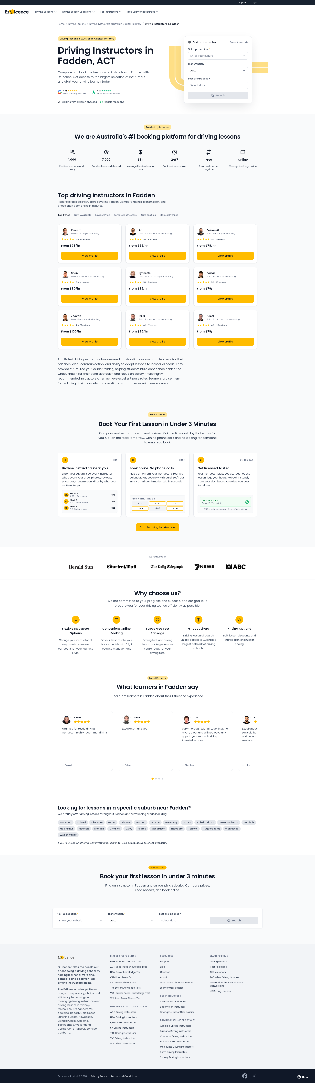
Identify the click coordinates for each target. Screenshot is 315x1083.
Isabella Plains (205, 822)
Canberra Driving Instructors (176, 1036)
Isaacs (187, 822)
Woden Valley (68, 835)
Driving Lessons (44, 11)
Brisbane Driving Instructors (175, 1031)
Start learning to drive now (157, 527)
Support (243, 2)
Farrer (111, 822)
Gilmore (125, 822)
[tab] (152, 779)
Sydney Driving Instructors (175, 1057)
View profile (89, 256)
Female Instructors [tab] (125, 215)
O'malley (114, 828)
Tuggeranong (211, 828)
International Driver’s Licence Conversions (226, 984)
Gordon (140, 822)
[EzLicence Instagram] (254, 1076)
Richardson (158, 828)
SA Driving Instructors (122, 1027)
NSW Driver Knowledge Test (125, 972)
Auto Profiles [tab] (148, 215)
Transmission (197, 64)
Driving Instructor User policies (177, 1012)
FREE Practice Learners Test (125, 961)
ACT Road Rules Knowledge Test (128, 966)
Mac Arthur (66, 828)
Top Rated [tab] (64, 215)
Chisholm (97, 822)
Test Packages (218, 966)
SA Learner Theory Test (123, 982)
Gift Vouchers (218, 972)
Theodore (177, 828)
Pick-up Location (199, 49)
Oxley (129, 828)
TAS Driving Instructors (123, 1033)
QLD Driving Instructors (123, 1022)
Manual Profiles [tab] (169, 215)
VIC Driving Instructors (122, 1038)
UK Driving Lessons (220, 991)
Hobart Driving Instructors (174, 1041)
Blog (162, 966)
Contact (165, 972)
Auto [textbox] (193, 70)
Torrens (193, 828)
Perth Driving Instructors (174, 1052)
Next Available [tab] (82, 215)
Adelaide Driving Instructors (175, 1025)
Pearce (142, 828)
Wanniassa (232, 828)
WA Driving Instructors (122, 1043)
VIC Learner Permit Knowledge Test (130, 993)
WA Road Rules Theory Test (125, 998)
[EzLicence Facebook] (245, 1076)
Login (254, 2)
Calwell (81, 822)
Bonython (65, 822)
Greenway (171, 822)
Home (61, 24)
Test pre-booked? (199, 78)
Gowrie (155, 822)
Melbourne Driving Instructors (177, 1046)
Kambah (249, 822)
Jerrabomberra (228, 822)
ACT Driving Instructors (123, 1012)
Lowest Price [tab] (102, 215)
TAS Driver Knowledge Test (125, 987)
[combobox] (218, 56)
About (163, 977)
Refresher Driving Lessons (224, 977)
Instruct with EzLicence (173, 1001)
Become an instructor (172, 1006)
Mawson (84, 828)
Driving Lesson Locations (77, 11)
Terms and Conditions (124, 1076)
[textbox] (218, 55)
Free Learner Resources (141, 11)
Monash (99, 828)
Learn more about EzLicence (176, 982)
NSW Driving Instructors (123, 1017)
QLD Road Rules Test (122, 977)
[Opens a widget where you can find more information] (303, 1077)
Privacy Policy (99, 1076)
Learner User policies (171, 987)
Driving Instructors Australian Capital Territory (115, 24)
